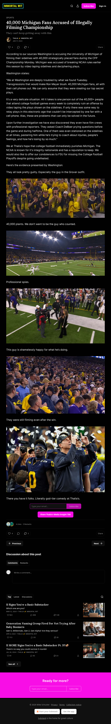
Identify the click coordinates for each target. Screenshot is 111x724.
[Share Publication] (77, 6)
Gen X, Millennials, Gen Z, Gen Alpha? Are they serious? (32, 630)
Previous (16, 543)
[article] (55, 610)
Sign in (102, 6)
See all (11, 664)
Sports (10, 17)
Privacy (54, 704)
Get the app (68, 711)
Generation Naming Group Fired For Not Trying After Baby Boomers (41, 625)
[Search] (71, 6)
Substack (42, 718)
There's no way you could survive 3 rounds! (26, 649)
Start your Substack (48, 711)
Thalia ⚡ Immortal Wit (22, 38)
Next (96, 543)
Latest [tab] (16, 597)
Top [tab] (9, 597)
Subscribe (89, 6)
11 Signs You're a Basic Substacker (27, 604)
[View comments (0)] (18, 47)
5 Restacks (27, 524)
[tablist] (18, 563)
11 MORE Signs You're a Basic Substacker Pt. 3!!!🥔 (37, 645)
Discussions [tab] (27, 597)
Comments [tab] (12, 563)
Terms (62, 704)
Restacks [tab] (24, 563)
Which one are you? (15, 608)
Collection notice (73, 704)
